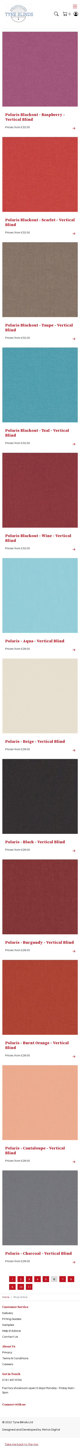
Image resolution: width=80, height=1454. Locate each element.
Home (5, 1297)
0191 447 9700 (12, 1379)
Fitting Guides (11, 1319)
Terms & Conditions (15, 1358)
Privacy (7, 1352)
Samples (8, 1324)
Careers (7, 1364)
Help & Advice (11, 1330)
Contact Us (10, 1336)
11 (29, 1287)
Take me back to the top (21, 1444)
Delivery (7, 1313)
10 (21, 1287)
